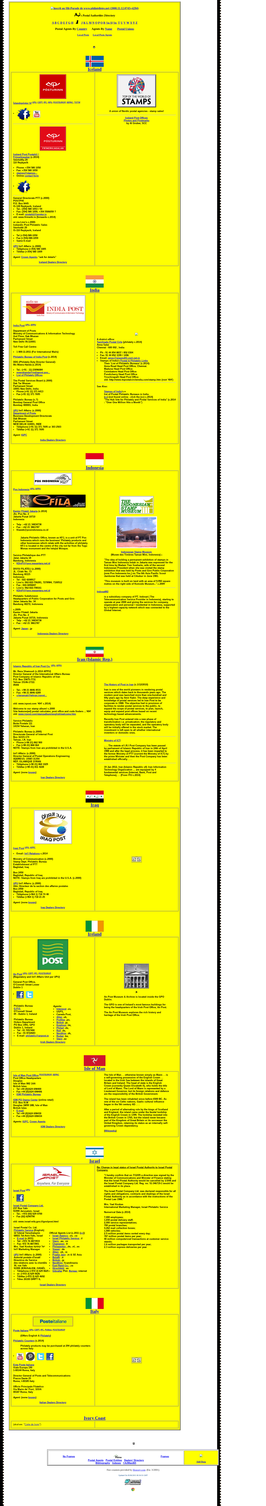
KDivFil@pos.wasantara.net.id (33, 563)
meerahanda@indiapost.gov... (33, 372)
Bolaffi (56, 1257)
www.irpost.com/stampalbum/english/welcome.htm (47, 714)
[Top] (134, 1443)
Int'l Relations (32, 853)
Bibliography (103, 1463)
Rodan (60, 1036)
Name (108, 28)
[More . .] (136, 992)
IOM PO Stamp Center (25, 1099)
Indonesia (95, 467)
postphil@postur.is (36, 214)
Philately (45, 1335)
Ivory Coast (94, 1418)
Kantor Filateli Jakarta (25, 511)
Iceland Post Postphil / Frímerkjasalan (26, 155)
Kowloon (61, 1025)
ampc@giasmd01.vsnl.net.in (124, 358)
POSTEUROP (59, 102)
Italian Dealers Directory (52, 1402)
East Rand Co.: (60, 1265)
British (60, 1022)
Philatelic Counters (24, 1340)
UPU (34, 102)
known (32, 772)
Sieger (56, 1249)
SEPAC (70, 102)
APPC (32, 847)
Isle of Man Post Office (26, 1075)
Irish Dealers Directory (52, 1042)
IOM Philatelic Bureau (28, 1094)
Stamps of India (113, 391)
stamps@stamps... (26, 173)
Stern (59, 1038)
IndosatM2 (102, 591)
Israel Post (19, 1190)
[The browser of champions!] (133, 1491)
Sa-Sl (109, 22)
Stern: (55, 1241)
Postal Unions (125, 28)
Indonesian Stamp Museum (136, 552)
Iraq (95, 805)
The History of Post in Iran (119, 684)
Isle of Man (94, 1068)
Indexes (116, 1463)
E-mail (20, 1110)
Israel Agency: (60, 1235)
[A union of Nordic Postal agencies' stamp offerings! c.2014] (136, 90)
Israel (94, 1161)
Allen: (55, 1252)
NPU (50, 102)
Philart (60, 1028)
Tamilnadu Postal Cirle (109, 342)
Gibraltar (57, 1271)
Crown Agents (29, 257)
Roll (58, 1030)
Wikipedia (110, 1130)
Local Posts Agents (102, 35)
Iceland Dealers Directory (53, 262)
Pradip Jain (58, 1254)
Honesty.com (139, 1470)
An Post (17, 974)
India (95, 290)
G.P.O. (17, 1008)
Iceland (95, 69)
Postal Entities (114, 1460)
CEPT (40, 102)
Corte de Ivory (32, 1424)
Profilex (60, 1019)
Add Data (201, 1461)
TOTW (77, 102)
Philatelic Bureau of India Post (30, 357)
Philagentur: (59, 1246)
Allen (59, 1017)
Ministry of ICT (112, 740)
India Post (19, 325)
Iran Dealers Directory (53, 777)
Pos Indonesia (21, 489)
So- (115, 22)
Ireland (95, 934)
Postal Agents (96, 1460)
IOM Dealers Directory (53, 1126)
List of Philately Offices (29, 375)
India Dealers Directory (53, 440)
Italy (94, 1311)
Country (82, 28)
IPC (45, 102)
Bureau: (73, 1271)
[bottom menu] (94, 46)
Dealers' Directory (134, 1460)
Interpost (61, 1009)
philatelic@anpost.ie (37, 1035)
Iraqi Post (18, 848)
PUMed (48, 1330)
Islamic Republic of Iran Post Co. (31, 666)
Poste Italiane (20, 1330)
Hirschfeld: (58, 1268)
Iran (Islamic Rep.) (94, 659)
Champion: (58, 1243)
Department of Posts (24, 413)
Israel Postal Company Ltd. (28, 1205)
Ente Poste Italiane (23, 1364)
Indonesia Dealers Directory (52, 633)
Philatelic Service (23, 1230)
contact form (32, 175)
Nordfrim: (57, 1262)
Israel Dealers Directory (53, 1284)
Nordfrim (61, 1033)
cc (106, 397)
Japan (24, 628)
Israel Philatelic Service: (66, 1238)
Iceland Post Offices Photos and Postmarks (136, 119)
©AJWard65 (129, 1463)
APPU (33, 325)
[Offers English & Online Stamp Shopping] (53, 148)
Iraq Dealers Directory (53, 907)
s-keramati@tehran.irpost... (31, 695)
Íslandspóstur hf (22, 103)
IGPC (24, 435)
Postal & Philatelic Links (134, 360)
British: (56, 1260)
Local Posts (83, 35)
